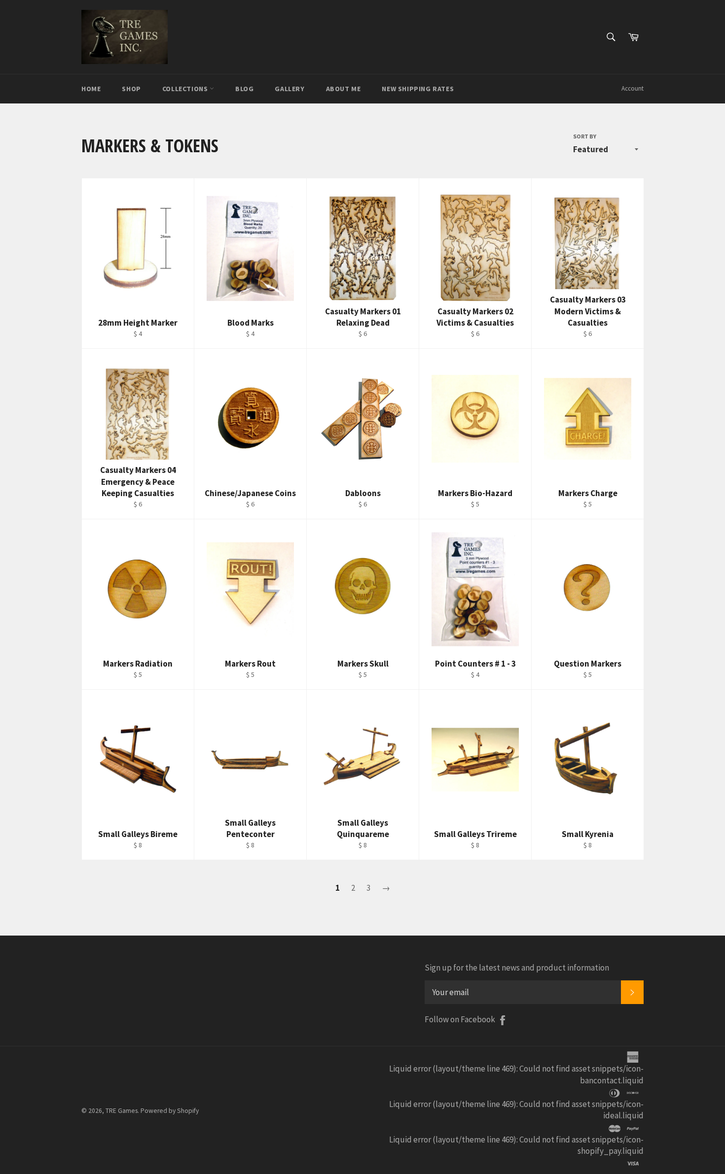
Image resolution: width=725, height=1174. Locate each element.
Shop (131, 88)
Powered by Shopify (170, 1111)
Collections (186, 88)
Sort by (584, 136)
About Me (343, 88)
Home (91, 88)
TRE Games (122, 1111)
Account (632, 88)
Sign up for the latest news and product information (517, 967)
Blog (244, 88)
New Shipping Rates (418, 88)
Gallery (289, 88)
